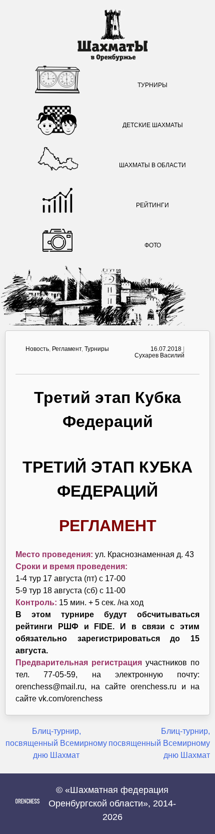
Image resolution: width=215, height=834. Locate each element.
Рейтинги (152, 205)
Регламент (67, 348)
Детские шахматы (152, 125)
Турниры (153, 85)
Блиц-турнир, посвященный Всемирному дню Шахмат (56, 743)
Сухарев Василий (159, 355)
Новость (37, 348)
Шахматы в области (152, 165)
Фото (152, 245)
